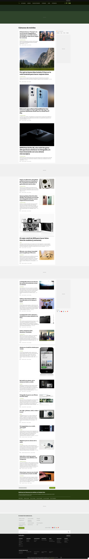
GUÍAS (49, 3)
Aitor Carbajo (24, 295)
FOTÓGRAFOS (54, 3)
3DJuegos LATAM (28, 551)
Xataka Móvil (21, 541)
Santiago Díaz (24, 359)
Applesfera (20, 542)
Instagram (68, 3)
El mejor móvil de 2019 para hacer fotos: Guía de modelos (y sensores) (34, 239)
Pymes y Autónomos (66, 541)
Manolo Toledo (24, 468)
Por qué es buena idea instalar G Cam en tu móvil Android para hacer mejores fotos (35, 73)
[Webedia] (68, 0)
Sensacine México (36, 551)
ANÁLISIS (29, 3)
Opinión (21, 429)
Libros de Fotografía (39, 498)
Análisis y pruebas (26, 498)
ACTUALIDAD (23, 3)
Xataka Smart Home (21, 544)
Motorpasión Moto (52, 541)
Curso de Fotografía (46, 498)
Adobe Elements (30, 524)
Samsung (58, 32)
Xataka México (21, 551)
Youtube (69, 3)
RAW (37, 524)
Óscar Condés (24, 120)
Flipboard (66, 3)
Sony (61, 32)
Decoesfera (58, 541)
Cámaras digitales (23, 461)
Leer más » (26, 43)
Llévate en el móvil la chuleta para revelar (29, 348)
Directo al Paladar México (44, 552)
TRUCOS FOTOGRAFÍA (36, 3)
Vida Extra (27, 541)
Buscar (68, 532)
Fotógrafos (38, 518)
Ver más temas (21, 527)
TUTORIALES (44, 3)
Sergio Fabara (24, 81)
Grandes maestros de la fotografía (22, 525)
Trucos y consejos (32, 498)
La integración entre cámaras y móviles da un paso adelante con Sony (29, 316)
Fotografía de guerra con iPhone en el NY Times (29, 395)
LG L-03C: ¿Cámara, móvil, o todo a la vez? (29, 411)
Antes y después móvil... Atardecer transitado (26, 331)
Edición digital (22, 334)
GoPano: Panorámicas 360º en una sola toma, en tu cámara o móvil (28, 300)
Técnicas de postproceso (30, 521)
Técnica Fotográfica (53, 498)
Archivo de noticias (23, 487)
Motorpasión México (51, 552)
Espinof (35, 541)
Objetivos (21, 303)
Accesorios (22, 475)
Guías (21, 242)
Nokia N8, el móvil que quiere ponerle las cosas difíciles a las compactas (28, 457)
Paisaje (67, 32)
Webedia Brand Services (26, 452)
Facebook (65, 3)
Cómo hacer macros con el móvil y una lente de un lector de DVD (29, 472)
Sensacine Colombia (35, 553)
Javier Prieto (24, 311)
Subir (68, 535)
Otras (21, 414)
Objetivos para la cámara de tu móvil (28, 441)
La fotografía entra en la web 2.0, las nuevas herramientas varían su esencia (29, 283)
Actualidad (22, 286)
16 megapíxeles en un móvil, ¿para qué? (27, 426)
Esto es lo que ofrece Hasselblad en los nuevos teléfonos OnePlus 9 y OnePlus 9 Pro (34, 111)
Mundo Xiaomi (21, 545)
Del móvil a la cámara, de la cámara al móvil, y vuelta (27, 381)
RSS (65, 311)
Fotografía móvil (23, 76)
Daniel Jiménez (24, 263)
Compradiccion (59, 542)
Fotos (64, 32)
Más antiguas (52, 487)
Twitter (57, 311)
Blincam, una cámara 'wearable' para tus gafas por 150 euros (28, 252)
